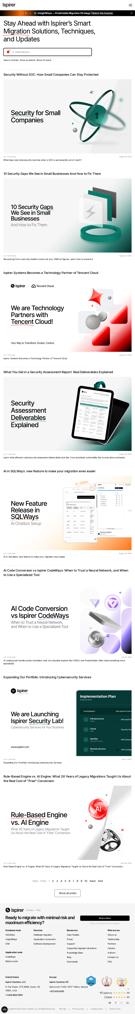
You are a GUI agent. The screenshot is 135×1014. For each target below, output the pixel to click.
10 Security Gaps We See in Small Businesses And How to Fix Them (52, 174)
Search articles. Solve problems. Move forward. (27, 60)
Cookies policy (96, 1009)
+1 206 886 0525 (14, 995)
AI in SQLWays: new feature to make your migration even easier (49, 471)
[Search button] (88, 52)
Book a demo (105, 918)
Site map (62, 1009)
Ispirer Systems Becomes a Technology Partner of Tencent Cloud (50, 273)
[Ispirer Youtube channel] (110, 1003)
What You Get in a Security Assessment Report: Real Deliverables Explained (58, 372)
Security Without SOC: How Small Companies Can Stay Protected (50, 74)
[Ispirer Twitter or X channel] (122, 1003)
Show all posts (67, 893)
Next (92, 881)
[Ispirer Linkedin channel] (128, 1003)
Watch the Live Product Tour (89, 13)
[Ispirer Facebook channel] (116, 1003)
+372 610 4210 (56, 991)
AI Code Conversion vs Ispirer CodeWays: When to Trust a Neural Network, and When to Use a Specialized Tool (65, 572)
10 (86, 881)
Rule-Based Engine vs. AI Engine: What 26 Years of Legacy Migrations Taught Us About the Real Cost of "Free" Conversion (67, 779)
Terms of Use (114, 1009)
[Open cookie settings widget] (4, 1009)
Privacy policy (78, 1009)
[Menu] (130, 5)
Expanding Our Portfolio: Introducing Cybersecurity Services (47, 677)
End (100, 881)
